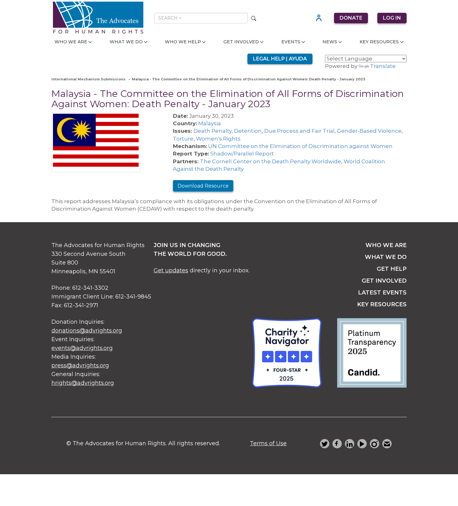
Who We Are (71, 42)
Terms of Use (268, 443)
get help (392, 268)
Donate (351, 18)
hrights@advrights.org (82, 383)
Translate (383, 66)
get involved (384, 280)
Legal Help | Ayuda (280, 59)
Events (290, 42)
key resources (382, 304)
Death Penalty (212, 131)
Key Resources (379, 42)
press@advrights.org (80, 365)
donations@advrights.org (86, 330)
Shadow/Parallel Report (242, 153)
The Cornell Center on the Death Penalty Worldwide (270, 161)
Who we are (386, 245)
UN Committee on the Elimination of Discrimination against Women (300, 146)
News (329, 42)
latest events (382, 292)
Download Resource (203, 186)
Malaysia (209, 123)
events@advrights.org (82, 348)
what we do (386, 257)
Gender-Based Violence (369, 131)
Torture (183, 139)
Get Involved (241, 42)
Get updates (171, 270)
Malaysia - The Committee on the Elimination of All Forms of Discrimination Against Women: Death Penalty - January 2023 (248, 79)
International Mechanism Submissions (88, 79)
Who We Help (183, 42)
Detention (248, 131)
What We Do (126, 42)
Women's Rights (218, 139)
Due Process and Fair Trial (299, 131)
